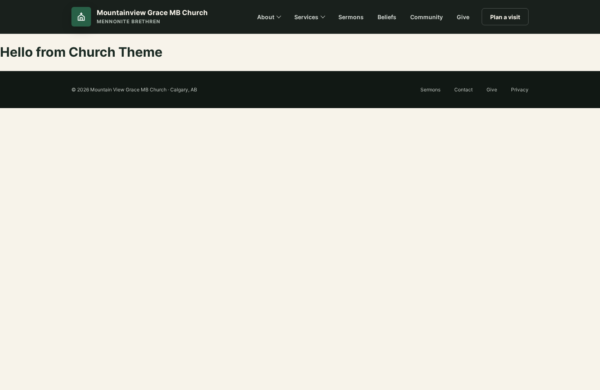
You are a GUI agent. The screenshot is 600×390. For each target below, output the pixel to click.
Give (463, 16)
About (265, 16)
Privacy (520, 89)
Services (306, 16)
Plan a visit (505, 16)
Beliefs (387, 16)
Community (426, 16)
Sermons (351, 16)
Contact (463, 89)
